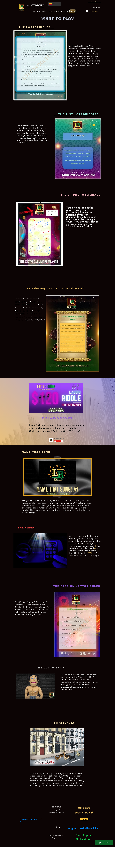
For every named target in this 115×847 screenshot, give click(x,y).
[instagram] (94, 7)
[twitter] (96, 7)
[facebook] (91, 7)
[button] (72, 11)
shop (70, 65)
